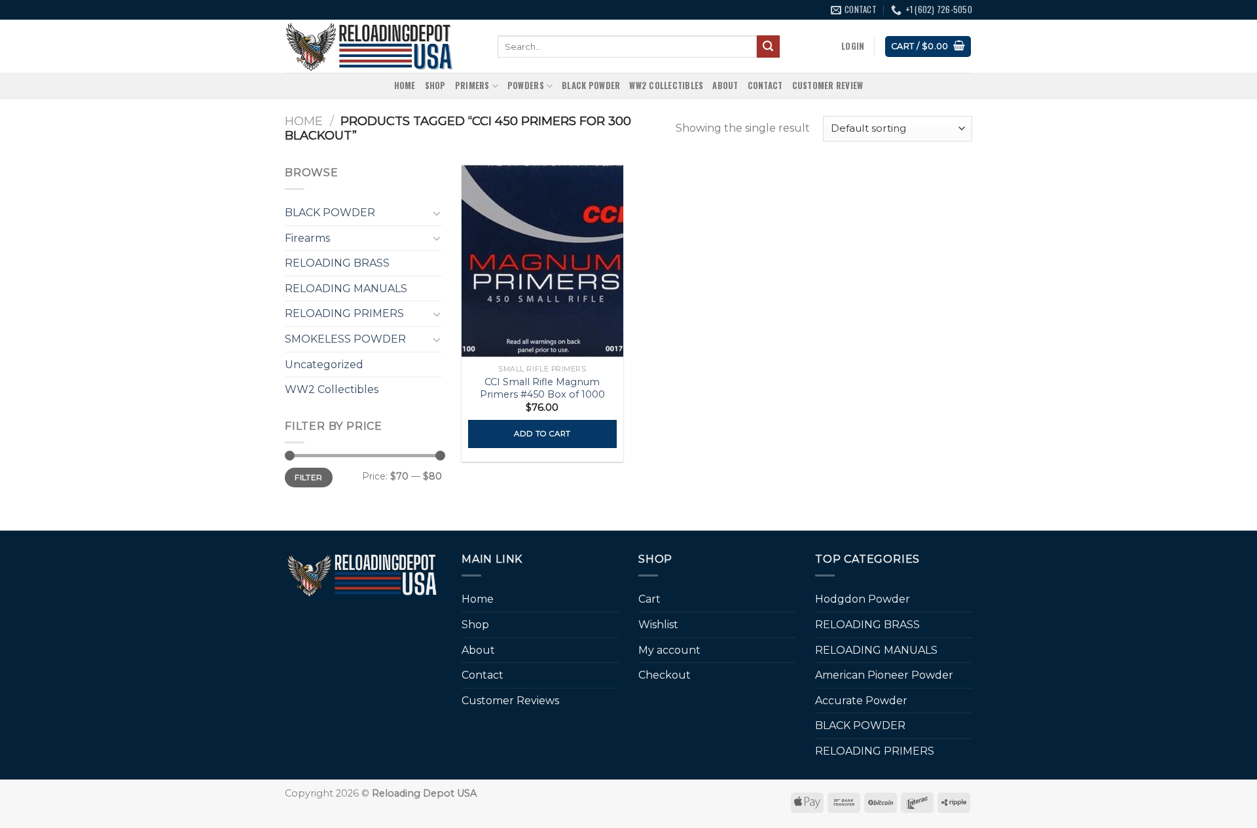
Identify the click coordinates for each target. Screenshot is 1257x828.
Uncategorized (324, 364)
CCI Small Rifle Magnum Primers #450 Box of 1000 (542, 388)
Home (405, 85)
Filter (308, 477)
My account (669, 650)
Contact (765, 85)
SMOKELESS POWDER (345, 339)
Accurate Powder (861, 700)
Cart (649, 599)
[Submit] (768, 46)
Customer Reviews (510, 700)
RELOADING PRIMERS (344, 313)
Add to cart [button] (542, 433)
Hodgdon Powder (862, 599)
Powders (525, 85)
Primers (472, 85)
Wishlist (658, 624)
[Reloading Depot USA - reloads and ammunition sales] (381, 46)
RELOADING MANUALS (346, 288)
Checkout (664, 675)
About (725, 85)
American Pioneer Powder (884, 675)
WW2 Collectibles (666, 85)
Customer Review (828, 85)
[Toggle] (436, 213)
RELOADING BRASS (337, 263)
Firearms (307, 238)
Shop (435, 85)
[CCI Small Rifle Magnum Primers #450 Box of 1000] (542, 261)
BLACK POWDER (591, 85)
